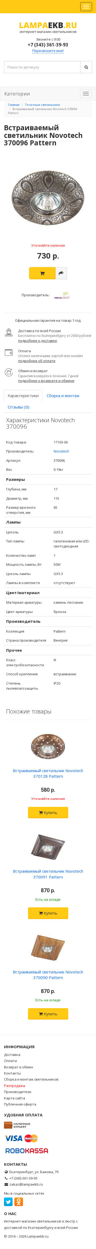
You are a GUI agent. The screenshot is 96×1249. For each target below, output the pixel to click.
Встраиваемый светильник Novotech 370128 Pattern (48, 773)
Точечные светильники (42, 105)
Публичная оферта (20, 1104)
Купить (50, 812)
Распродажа (14, 1085)
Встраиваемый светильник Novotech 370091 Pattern (48, 873)
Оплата (10, 1060)
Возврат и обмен (18, 1067)
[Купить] (42, 273)
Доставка (12, 1054)
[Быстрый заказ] (61, 273)
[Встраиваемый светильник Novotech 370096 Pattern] (48, 198)
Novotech (61, 451)
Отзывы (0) (18, 407)
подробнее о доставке (37, 340)
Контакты (12, 1073)
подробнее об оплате (36, 360)
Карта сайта (14, 1098)
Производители (17, 1091)
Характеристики (23, 395)
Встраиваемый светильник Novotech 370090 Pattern (48, 974)
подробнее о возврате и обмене (46, 380)
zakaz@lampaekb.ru (26, 1184)
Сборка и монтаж (63, 395)
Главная (13, 105)
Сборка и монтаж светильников (31, 1079)
